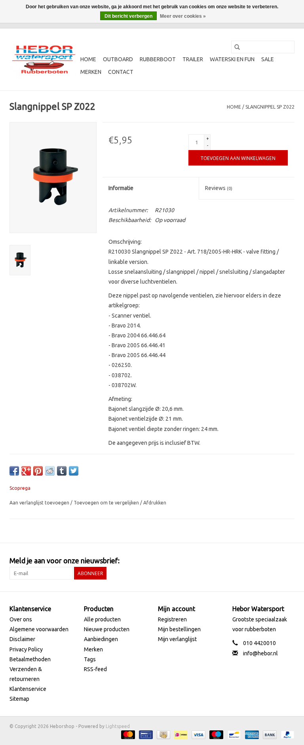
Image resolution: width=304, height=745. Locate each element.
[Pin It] (38, 471)
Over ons (21, 619)
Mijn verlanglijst (177, 639)
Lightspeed (118, 726)
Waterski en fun (232, 59)
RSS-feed (95, 669)
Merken (90, 72)
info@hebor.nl (260, 653)
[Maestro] (215, 734)
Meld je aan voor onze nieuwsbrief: (65, 560)
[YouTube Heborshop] (274, 561)
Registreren (172, 619)
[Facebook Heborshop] (246, 561)
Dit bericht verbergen (128, 16)
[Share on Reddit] (50, 471)
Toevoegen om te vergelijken (107, 502)
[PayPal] (286, 734)
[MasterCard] (127, 734)
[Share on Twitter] (73, 471)
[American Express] (251, 734)
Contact (120, 72)
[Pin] (145, 734)
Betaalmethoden (30, 659)
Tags (90, 659)
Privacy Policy (26, 649)
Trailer (192, 59)
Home (88, 59)
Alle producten (102, 619)
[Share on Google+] (26, 471)
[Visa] (198, 734)
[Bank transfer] (269, 734)
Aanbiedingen (101, 639)
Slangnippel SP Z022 (269, 106)
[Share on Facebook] (14, 471)
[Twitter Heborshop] (260, 561)
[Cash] (162, 734)
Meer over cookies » (183, 16)
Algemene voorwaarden (39, 629)
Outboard (118, 59)
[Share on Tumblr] (61, 471)
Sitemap (19, 699)
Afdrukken (154, 502)
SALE (267, 59)
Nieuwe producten (106, 629)
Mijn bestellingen (179, 629)
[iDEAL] (180, 734)
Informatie (120, 188)
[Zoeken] (237, 47)
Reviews (218, 188)
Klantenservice (28, 689)
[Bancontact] (233, 734)
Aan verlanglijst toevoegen (40, 502)
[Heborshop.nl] (44, 59)
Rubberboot (158, 59)
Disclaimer (22, 639)
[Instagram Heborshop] (288, 561)
